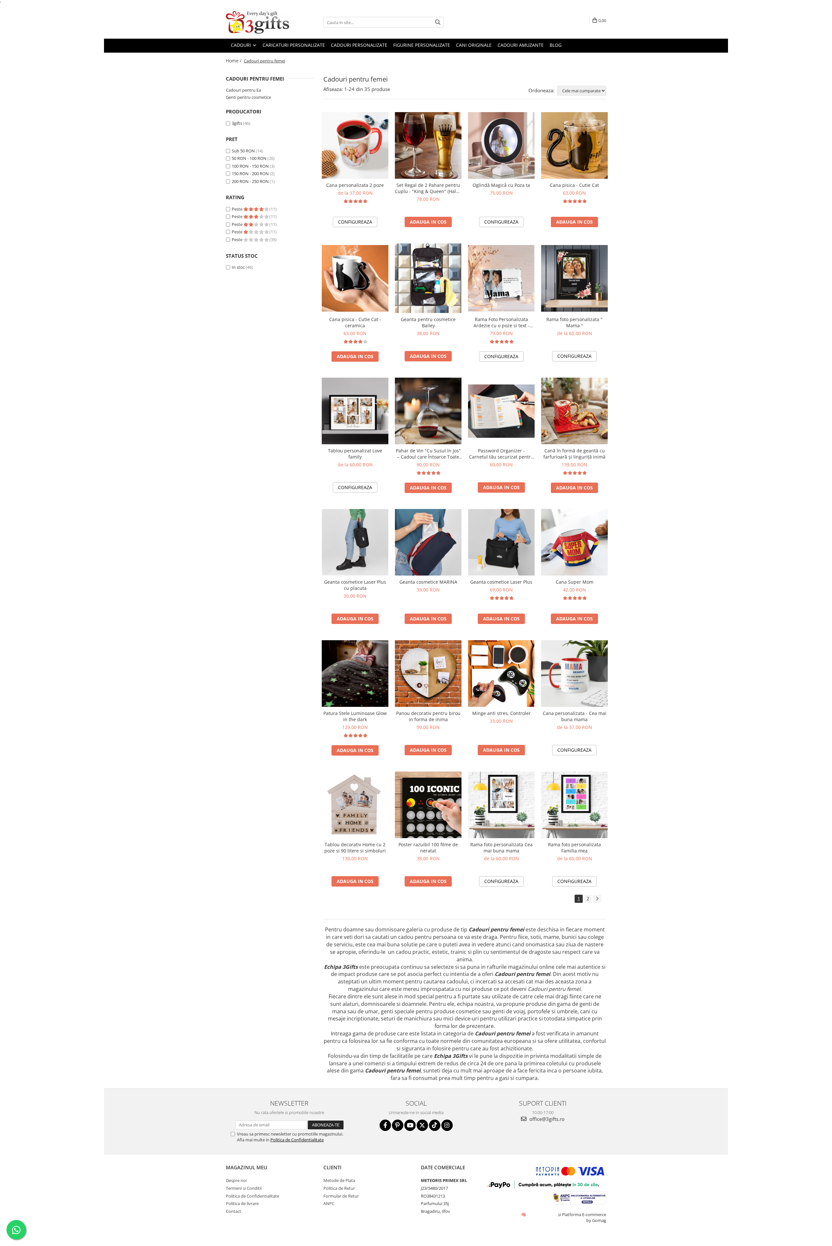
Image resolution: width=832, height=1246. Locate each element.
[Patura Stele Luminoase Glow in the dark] (355, 673)
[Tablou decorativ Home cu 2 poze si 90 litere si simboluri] (355, 805)
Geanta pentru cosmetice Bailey (428, 322)
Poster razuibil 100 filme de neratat (428, 847)
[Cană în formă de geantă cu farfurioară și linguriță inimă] (574, 411)
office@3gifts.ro (546, 1119)
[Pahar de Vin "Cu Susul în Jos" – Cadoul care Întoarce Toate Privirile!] (428, 411)
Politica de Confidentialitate (297, 1140)
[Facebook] (385, 1125)
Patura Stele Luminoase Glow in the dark (355, 716)
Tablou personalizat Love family (355, 454)
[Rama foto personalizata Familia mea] (574, 805)
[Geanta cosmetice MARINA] (428, 542)
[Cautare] (438, 22)
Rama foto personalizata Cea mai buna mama (501, 847)
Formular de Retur (341, 1196)
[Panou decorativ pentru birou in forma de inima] (428, 673)
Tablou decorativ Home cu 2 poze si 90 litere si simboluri (355, 847)
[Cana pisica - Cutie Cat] (574, 145)
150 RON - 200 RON (250, 173)
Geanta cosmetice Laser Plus (501, 582)
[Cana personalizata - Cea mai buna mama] (574, 673)
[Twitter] (422, 1125)
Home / (234, 61)
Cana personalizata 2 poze (355, 185)
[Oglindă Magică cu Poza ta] (501, 145)
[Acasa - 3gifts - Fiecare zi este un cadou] (258, 22)
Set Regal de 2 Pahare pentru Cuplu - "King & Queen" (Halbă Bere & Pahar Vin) (428, 188)
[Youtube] (410, 1125)
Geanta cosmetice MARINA (428, 582)
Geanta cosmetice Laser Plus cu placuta (355, 585)
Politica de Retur (339, 1188)
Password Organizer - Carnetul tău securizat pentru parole (501, 454)
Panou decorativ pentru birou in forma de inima (428, 716)
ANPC (328, 1203)
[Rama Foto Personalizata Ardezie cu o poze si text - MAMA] (501, 278)
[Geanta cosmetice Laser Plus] (501, 542)
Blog (556, 45)
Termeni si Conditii (244, 1188)
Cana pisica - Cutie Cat (574, 185)
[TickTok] (434, 1125)
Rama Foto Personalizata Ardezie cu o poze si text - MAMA (501, 322)
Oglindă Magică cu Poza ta (501, 185)
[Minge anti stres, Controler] (501, 673)
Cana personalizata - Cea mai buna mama (574, 716)
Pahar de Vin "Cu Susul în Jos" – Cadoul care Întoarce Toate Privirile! (428, 454)
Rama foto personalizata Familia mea (574, 847)
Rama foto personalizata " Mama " (574, 322)
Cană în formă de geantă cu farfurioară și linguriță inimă (574, 454)
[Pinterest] (397, 1125)
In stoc (238, 267)
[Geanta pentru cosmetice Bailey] (428, 278)
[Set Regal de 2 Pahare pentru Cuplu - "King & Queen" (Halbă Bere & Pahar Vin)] (428, 145)
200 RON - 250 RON (250, 181)
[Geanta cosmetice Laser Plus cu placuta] (355, 542)
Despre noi (236, 1180)
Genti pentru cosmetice (248, 97)
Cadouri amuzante (521, 45)
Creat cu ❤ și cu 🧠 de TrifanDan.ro (524, 1214)
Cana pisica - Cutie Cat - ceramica (355, 322)
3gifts (237, 123)
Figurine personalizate (421, 45)
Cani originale (474, 45)
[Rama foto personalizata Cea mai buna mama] (501, 805)
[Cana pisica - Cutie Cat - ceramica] (355, 278)
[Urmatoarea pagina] (597, 899)
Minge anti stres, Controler (501, 713)
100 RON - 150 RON (250, 166)
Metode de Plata (339, 1180)
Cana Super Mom (574, 582)
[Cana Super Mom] (574, 542)
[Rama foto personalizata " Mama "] (574, 278)
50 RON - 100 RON (249, 158)
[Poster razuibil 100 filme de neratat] (428, 805)
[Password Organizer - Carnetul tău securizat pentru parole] (501, 411)
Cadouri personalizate (359, 45)
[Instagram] (447, 1125)
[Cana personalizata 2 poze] (355, 145)
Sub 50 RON (243, 151)
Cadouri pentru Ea (243, 90)
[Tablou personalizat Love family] (355, 411)
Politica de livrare (242, 1203)
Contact (233, 1211)
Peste (237, 209)
